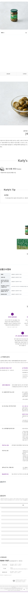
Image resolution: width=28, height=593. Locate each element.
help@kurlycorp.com (7, 575)
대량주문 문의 (4, 572)
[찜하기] (26, 32)
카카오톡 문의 (4, 564)
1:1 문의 (25, 499)
